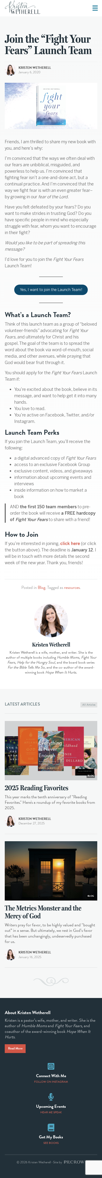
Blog (41, 587)
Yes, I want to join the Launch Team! (51, 289)
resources (72, 587)
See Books (51, 1143)
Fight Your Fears (68, 1025)
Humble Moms (34, 1025)
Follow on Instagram (51, 1081)
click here (70, 543)
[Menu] (95, 8)
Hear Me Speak (51, 1112)
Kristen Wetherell (35, 67)
